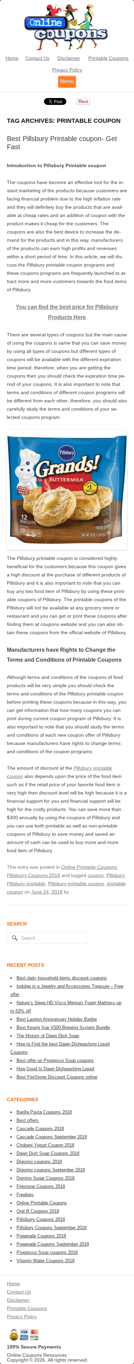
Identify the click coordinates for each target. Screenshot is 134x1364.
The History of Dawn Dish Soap (47, 1035)
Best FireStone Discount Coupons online (56, 1077)
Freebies (25, 1194)
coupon (96, 875)
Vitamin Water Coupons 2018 (45, 1260)
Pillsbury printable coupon (76, 883)
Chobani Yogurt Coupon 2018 (45, 1145)
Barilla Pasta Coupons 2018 (44, 1112)
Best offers (27, 1120)
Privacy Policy (67, 70)
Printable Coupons (108, 58)
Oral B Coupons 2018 (37, 1211)
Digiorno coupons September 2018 (50, 1169)
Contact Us (37, 58)
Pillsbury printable (26, 883)
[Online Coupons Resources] (67, 50)
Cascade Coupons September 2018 (51, 1136)
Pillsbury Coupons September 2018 (51, 1227)
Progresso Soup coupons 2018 (47, 1252)
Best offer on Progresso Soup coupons (55, 1060)
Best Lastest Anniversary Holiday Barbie (56, 1019)
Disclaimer (68, 58)
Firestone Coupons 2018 (40, 1186)
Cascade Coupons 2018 (40, 1128)
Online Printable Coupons (89, 867)
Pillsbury (115, 875)
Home (12, 58)
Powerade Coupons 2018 (41, 1235)
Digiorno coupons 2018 (39, 1161)
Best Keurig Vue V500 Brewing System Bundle (63, 1027)
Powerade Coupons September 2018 (52, 1244)
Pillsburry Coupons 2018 (33, 875)
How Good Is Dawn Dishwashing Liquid (55, 1068)
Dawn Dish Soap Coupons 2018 (47, 1153)
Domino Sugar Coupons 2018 (45, 1178)
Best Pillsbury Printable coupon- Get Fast (62, 143)
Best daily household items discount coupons (61, 978)
